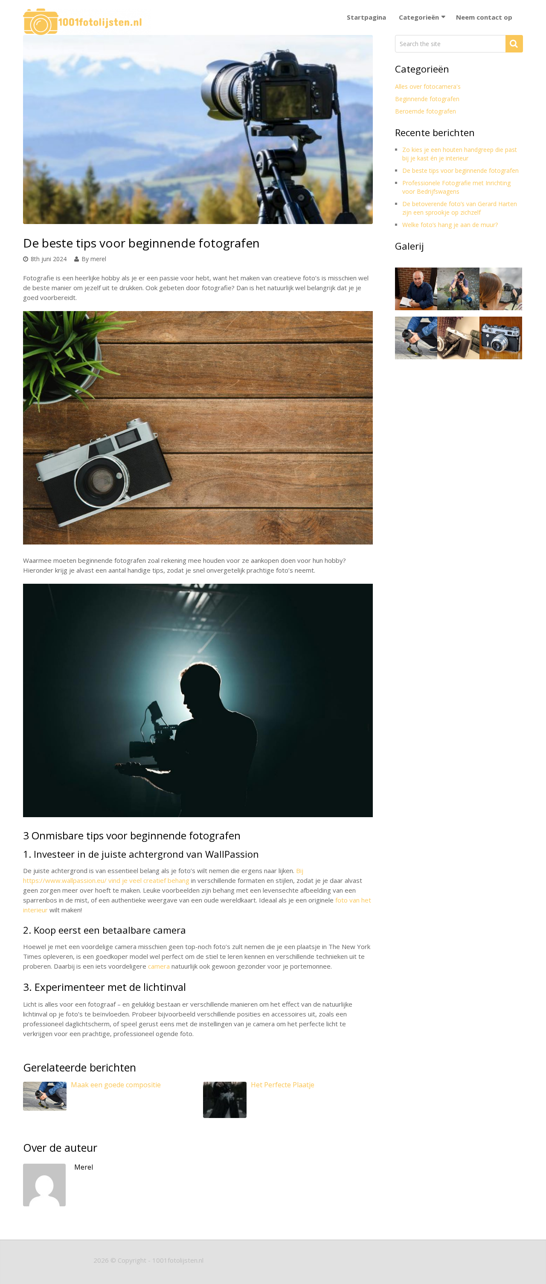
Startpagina (366, 17)
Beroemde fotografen (425, 111)
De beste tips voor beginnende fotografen (460, 170)
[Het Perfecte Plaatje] (225, 1104)
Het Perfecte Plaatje (282, 1084)
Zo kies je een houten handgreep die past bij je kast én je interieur (459, 154)
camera (159, 966)
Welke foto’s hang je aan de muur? (450, 225)
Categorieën (419, 17)
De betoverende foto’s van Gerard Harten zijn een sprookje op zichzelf (459, 208)
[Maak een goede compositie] (45, 1100)
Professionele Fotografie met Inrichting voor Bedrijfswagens (456, 187)
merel (98, 259)
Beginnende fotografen (427, 99)
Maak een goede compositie (116, 1084)
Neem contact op (484, 17)
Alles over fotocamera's (428, 86)
